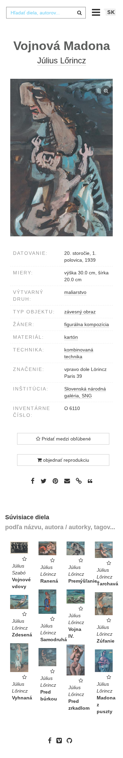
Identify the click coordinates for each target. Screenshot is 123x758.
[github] (71, 740)
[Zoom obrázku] (61, 157)
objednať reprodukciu (65, 460)
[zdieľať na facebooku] (32, 480)
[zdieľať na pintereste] (55, 480)
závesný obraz (80, 311)
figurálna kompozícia (86, 324)
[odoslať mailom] (67, 481)
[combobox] (45, 12)
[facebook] (51, 740)
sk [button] (111, 12)
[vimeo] (60, 740)
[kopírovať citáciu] (90, 481)
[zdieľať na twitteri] (43, 480)
